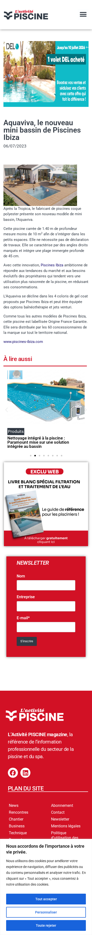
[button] (83, 14)
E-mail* (23, 618)
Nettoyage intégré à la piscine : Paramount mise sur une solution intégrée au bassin (38, 442)
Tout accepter (46, 899)
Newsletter (60, 819)
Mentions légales (65, 826)
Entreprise (26, 597)
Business (17, 826)
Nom (21, 576)
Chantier (16, 819)
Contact (58, 812)
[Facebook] (13, 773)
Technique (18, 833)
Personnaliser (46, 912)
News (13, 805)
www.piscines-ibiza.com (23, 341)
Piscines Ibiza (52, 265)
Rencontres (18, 812)
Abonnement (62, 805)
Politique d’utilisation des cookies (64, 838)
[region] (46, 887)
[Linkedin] (25, 773)
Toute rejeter (46, 925)
